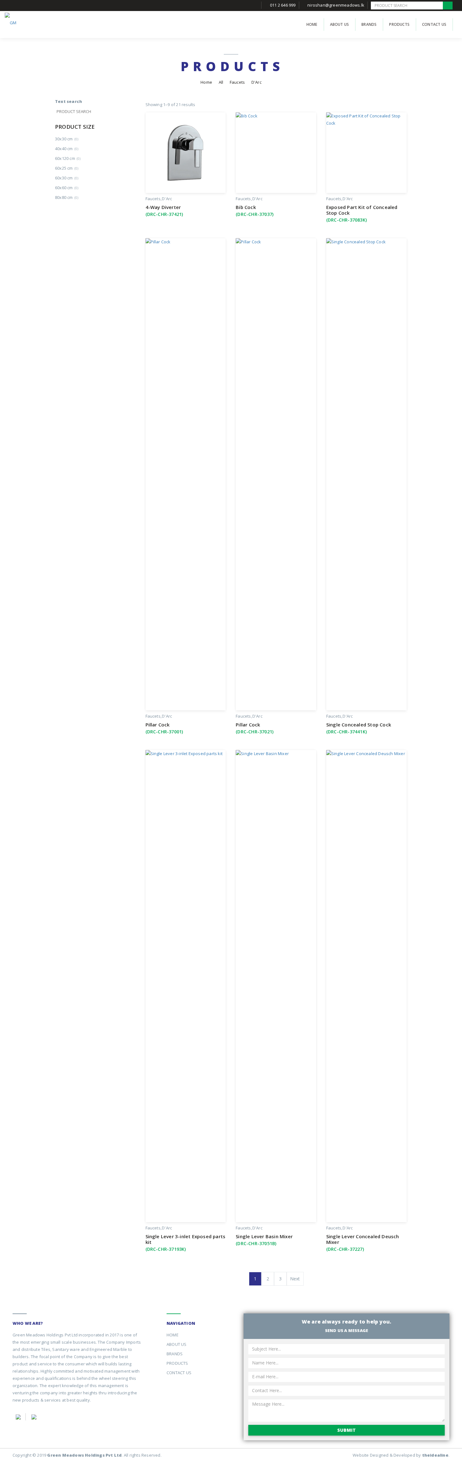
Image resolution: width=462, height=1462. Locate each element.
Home (206, 82)
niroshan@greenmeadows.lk (335, 5)
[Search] (448, 5)
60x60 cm (66, 187)
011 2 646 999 (283, 5)
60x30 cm (66, 178)
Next (295, 1279)
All (221, 82)
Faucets (237, 82)
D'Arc (167, 198)
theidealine (435, 1455)
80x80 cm (66, 197)
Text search (68, 101)
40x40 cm (66, 148)
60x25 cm (66, 168)
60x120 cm (67, 158)
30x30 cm (66, 139)
